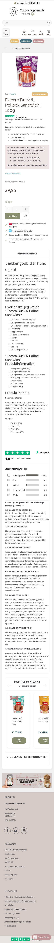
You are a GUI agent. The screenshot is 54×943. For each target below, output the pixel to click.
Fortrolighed (9, 905)
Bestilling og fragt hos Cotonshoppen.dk (20, 901)
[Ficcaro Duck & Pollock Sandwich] (27, 71)
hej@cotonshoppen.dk (14, 803)
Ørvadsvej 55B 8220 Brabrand (10, 814)
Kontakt (7, 870)
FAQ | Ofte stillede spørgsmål (15, 850)
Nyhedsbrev (8, 879)
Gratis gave (38, 41)
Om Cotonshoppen (12, 858)
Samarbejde (9, 862)
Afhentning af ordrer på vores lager (17, 922)
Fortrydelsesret (10, 926)
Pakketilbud (25, 41)
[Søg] (48, 23)
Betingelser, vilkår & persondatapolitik (19, 897)
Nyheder (14, 41)
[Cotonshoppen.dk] (27, 12)
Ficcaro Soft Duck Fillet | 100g (17, 721)
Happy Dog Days (10, 874)
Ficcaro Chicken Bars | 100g (45, 720)
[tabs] (48, 33)
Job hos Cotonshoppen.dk (14, 866)
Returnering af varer (12, 913)
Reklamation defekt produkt (15, 909)
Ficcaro (13, 94)
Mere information (12, 173)
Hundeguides (9, 854)
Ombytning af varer (11, 917)
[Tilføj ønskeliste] (25, 216)
